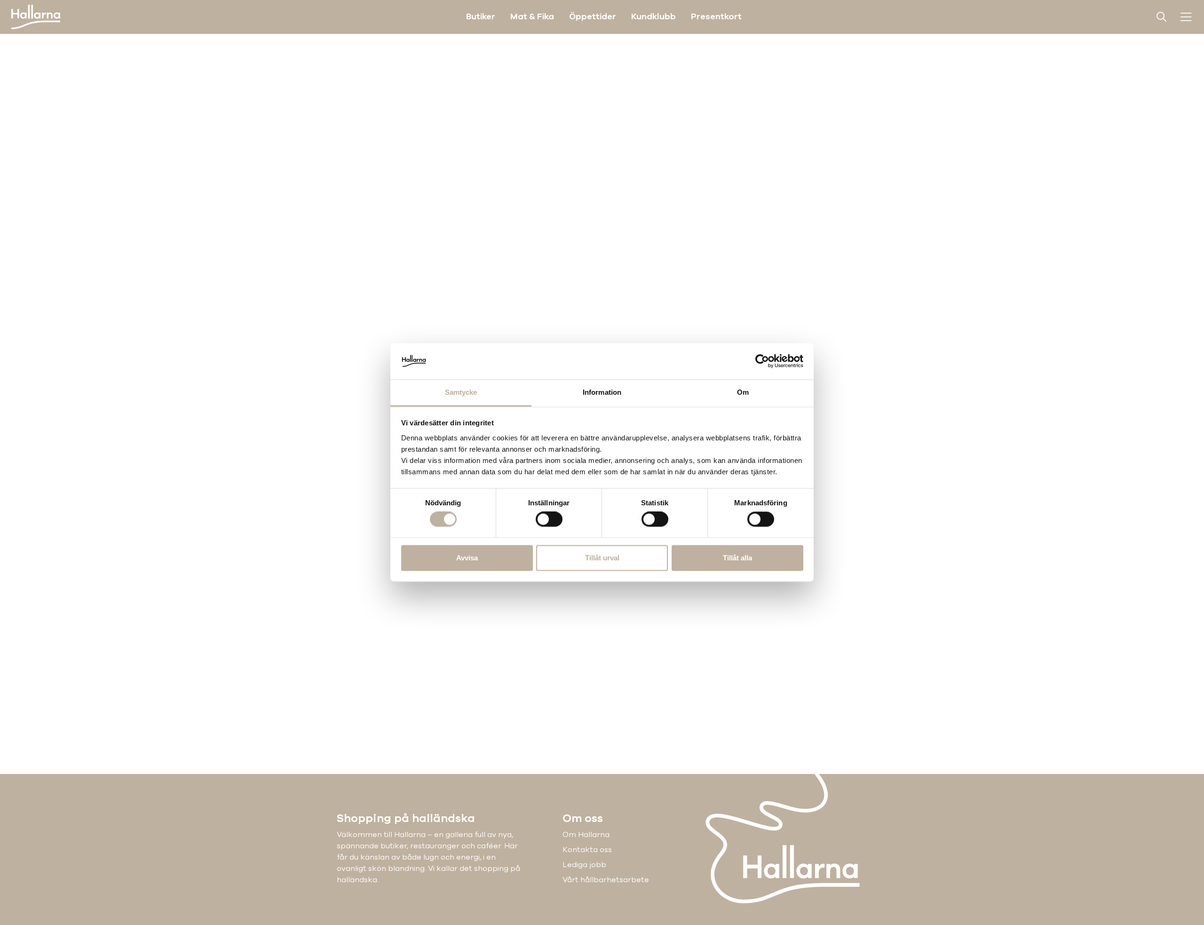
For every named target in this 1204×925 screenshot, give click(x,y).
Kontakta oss (587, 850)
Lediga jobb (584, 865)
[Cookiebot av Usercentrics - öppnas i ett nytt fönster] (762, 361)
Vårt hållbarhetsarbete (605, 880)
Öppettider (592, 16)
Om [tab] (743, 392)
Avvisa (467, 558)
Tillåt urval (602, 558)
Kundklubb (653, 16)
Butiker (480, 16)
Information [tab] (602, 392)
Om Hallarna (586, 834)
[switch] (549, 519)
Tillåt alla (737, 558)
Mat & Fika (532, 16)
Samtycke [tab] (461, 392)
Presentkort (716, 16)
